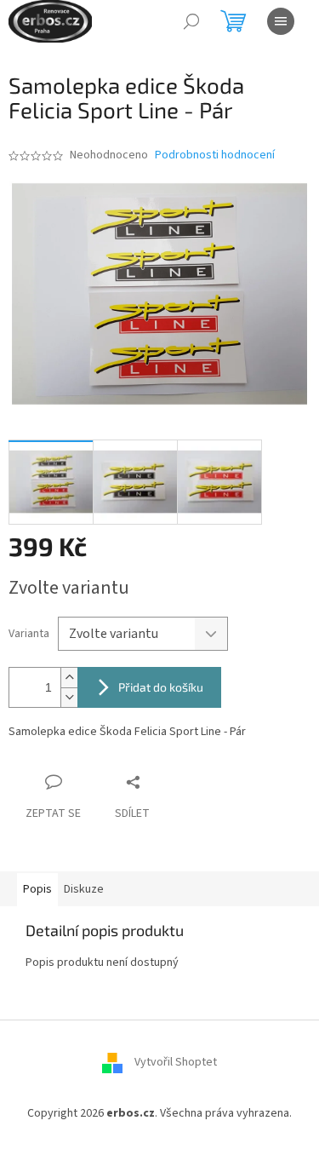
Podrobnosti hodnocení (215, 155)
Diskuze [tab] (84, 889)
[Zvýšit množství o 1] (68, 677)
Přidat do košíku (160, 687)
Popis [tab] (37, 889)
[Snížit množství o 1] (68, 697)
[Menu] (281, 21)
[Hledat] (191, 21)
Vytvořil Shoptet (175, 1063)
